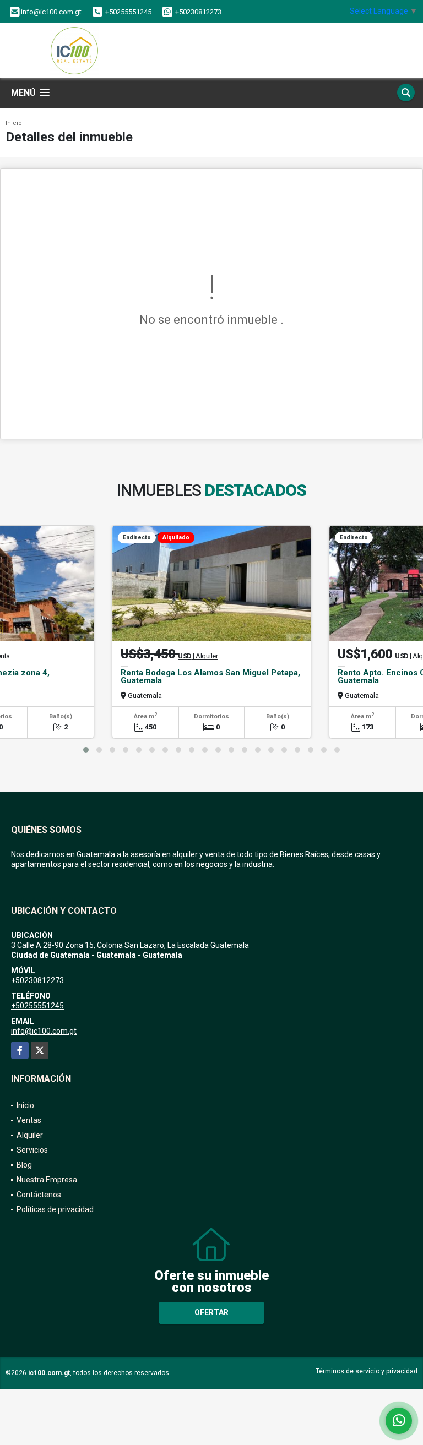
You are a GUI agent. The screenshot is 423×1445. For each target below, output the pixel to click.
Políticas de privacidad (55, 1209)
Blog (24, 1164)
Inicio (14, 123)
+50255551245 (128, 12)
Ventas (29, 1120)
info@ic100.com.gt (44, 1031)
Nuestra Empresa (47, 1179)
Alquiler (30, 1135)
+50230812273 (198, 12)
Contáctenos (39, 1194)
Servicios (32, 1150)
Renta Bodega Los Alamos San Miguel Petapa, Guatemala (210, 676)
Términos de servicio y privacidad (366, 1371)
